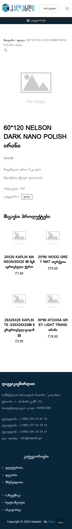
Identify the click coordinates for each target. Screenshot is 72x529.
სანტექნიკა (13, 495)
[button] (38, 20)
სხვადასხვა (13, 510)
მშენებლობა (14, 482)
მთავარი (9, 40)
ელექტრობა (14, 468)
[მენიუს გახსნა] (67, 8)
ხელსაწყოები (15, 503)
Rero (51, 522)
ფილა (21, 40)
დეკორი (11, 475)
